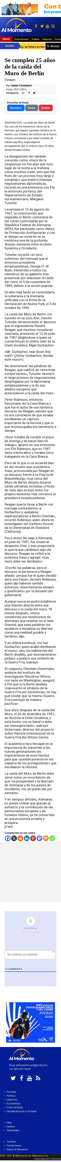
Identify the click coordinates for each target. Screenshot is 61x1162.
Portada (11, 1091)
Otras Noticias (21, 39)
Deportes (47, 39)
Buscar (55, 46)
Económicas (13, 1103)
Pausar (31, 108)
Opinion (11, 1126)
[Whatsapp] (52, 838)
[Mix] (46, 838)
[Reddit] (20, 838)
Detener (45, 108)
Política (35, 39)
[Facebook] (8, 838)
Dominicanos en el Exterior (22, 1111)
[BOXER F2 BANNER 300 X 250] (30, 1022)
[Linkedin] (27, 838)
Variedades (13, 1130)
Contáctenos (14, 1145)
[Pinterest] (33, 838)
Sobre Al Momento (17, 1149)
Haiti (9, 1122)
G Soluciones (55, 1159)
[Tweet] (32, 93)
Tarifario (11, 1141)
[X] (14, 838)
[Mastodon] (39, 838)
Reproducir (16, 108)
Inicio (6, 39)
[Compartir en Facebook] (27, 93)
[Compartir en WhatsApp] (21, 93)
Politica (11, 1095)
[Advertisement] (30, 871)
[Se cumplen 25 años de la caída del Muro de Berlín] (10, 79)
